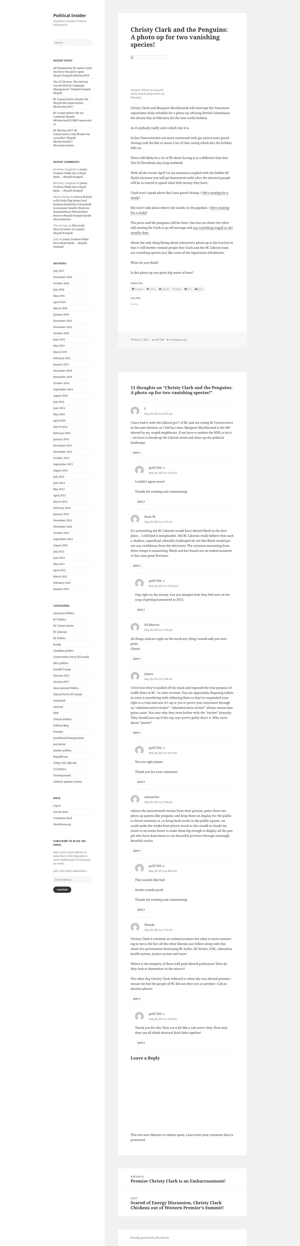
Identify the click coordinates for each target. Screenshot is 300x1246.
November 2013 (62, 451)
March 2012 (60, 576)
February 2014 (62, 433)
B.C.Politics (59, 619)
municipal (59, 700)
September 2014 (63, 389)
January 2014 (61, 439)
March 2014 (60, 427)
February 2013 (62, 508)
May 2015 (59, 345)
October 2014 (61, 383)
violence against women (67, 781)
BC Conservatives (63, 625)
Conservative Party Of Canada (71, 657)
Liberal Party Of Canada (67, 694)
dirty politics (60, 663)
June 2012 (59, 558)
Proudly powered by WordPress (150, 1237)
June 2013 (59, 483)
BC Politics (59, 638)
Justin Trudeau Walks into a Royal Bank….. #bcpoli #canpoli (70, 173)
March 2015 (60, 352)
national (58, 706)
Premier (58, 731)
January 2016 (61, 314)
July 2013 (58, 476)
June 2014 (59, 408)
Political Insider (69, 15)
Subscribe (62, 889)
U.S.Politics (59, 769)
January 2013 (61, 514)
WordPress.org (62, 824)
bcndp (57, 644)
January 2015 (61, 364)
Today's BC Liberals (65, 763)
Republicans (60, 756)
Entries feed (60, 812)
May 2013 (59, 489)
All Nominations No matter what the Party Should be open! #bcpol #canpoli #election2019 (72, 71)
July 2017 (58, 271)
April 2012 (59, 570)
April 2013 (59, 495)
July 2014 (58, 402)
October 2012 (61, 533)
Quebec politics (62, 750)
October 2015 (61, 333)
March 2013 (60, 501)
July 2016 (58, 289)
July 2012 (58, 551)
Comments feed (62, 818)
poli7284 (159, 339)
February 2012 (62, 582)
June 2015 (59, 339)
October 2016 (61, 283)
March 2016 (60, 308)
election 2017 (61, 682)
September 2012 (63, 539)
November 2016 (62, 277)
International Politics (65, 688)
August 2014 (60, 395)
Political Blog (61, 725)
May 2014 (59, 414)
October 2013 (61, 458)
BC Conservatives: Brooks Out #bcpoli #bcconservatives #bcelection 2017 (70, 102)
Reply (137, 452)
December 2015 (62, 320)
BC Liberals (60, 632)
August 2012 (60, 545)
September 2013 (63, 464)
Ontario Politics (62, 719)
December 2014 (62, 370)
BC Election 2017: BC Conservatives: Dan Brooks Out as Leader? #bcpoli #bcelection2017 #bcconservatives (71, 138)
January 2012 (61, 589)
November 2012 (62, 526)
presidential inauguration (68, 738)
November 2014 (62, 377)
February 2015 (62, 358)
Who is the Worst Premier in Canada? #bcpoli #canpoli (69, 229)
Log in (57, 805)
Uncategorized (62, 775)
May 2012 (59, 564)
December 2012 (62, 520)
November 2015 (62, 327)
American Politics (63, 613)
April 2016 (59, 302)
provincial (59, 744)
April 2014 (59, 420)
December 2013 (62, 445)
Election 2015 (61, 675)
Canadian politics (63, 650)
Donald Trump (62, 669)
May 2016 (59, 296)
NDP (56, 713)
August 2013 (60, 470)
